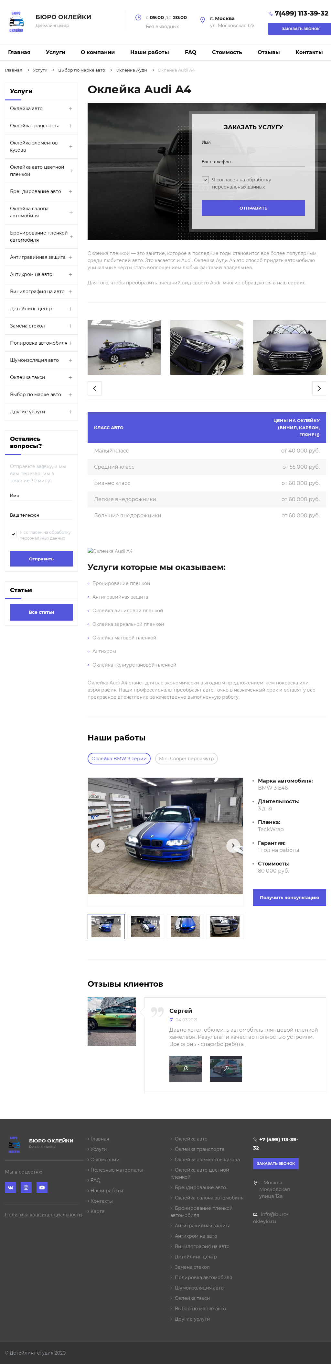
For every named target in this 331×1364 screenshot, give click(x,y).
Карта (96, 1211)
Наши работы (149, 52)
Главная (19, 52)
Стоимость (227, 52)
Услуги (55, 52)
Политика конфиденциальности (43, 1215)
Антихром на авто (31, 274)
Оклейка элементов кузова (34, 146)
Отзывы (269, 52)
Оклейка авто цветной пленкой (37, 170)
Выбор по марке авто (35, 394)
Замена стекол (27, 326)
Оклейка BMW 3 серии (119, 759)
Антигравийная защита (38, 257)
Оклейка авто (26, 108)
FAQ (191, 52)
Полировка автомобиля (38, 343)
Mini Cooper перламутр (186, 759)
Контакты (309, 52)
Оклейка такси (27, 377)
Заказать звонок (276, 1163)
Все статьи (41, 612)
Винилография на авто (37, 291)
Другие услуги (27, 412)
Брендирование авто (35, 191)
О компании (98, 52)
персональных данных (42, 538)
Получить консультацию (289, 897)
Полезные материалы (116, 1170)
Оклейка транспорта (34, 126)
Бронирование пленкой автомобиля (39, 236)
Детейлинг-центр (31, 309)
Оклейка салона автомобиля (29, 212)
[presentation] (94, 388)
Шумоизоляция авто (34, 360)
